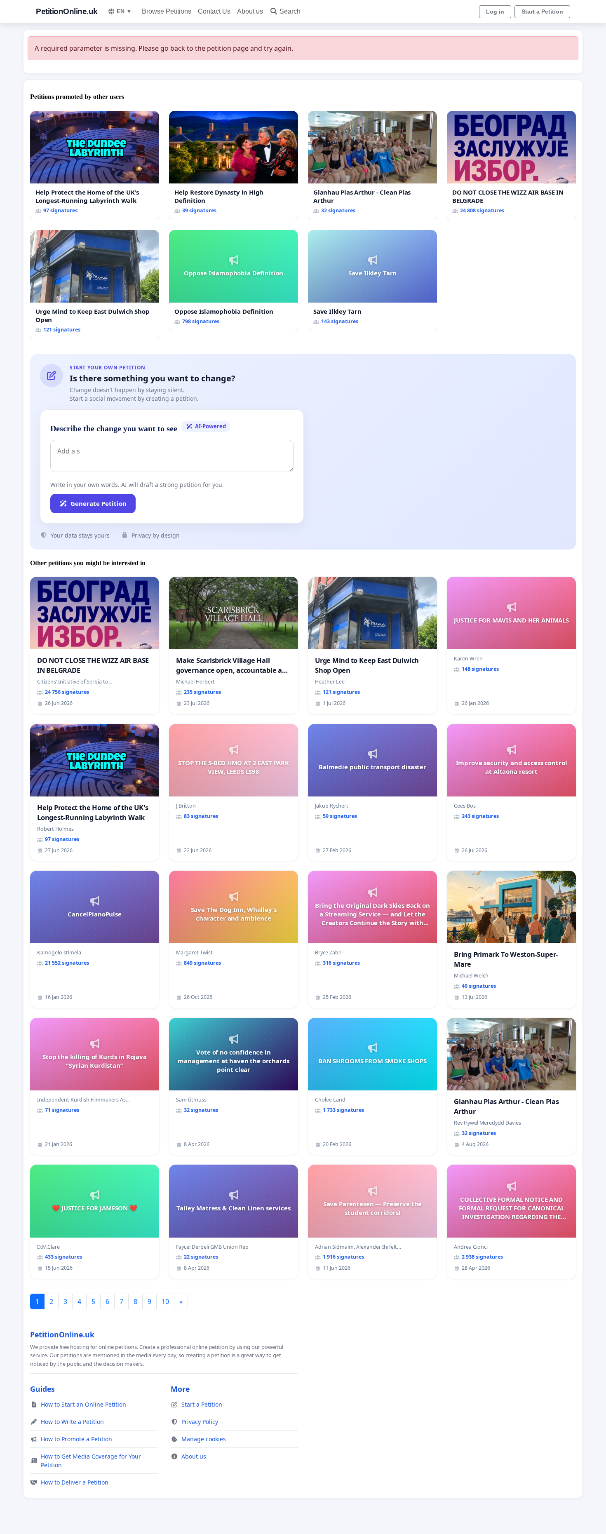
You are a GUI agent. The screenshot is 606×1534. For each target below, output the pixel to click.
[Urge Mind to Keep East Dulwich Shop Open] (94, 284)
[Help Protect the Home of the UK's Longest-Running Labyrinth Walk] (94, 165)
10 (165, 1301)
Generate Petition (98, 503)
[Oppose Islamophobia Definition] (233, 280)
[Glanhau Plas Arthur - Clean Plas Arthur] (372, 165)
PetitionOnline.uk (67, 11)
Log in (495, 11)
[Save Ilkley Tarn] (372, 280)
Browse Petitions (166, 11)
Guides (42, 1389)
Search (290, 11)
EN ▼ (124, 11)
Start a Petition (542, 11)
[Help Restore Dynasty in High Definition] (233, 165)
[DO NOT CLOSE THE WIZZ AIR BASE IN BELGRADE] (511, 165)
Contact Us (214, 11)
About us (250, 11)
